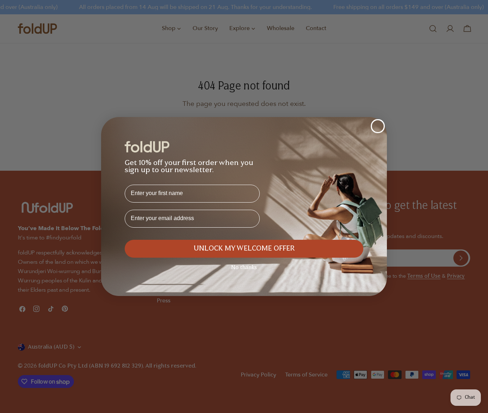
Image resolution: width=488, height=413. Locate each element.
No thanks (244, 268)
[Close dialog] (378, 126)
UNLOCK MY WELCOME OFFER (244, 248)
